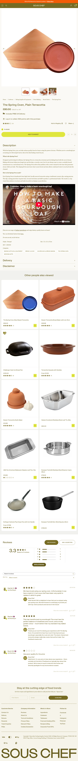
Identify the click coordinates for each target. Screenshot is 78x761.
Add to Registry (56, 123)
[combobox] (39, 578)
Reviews (23, 712)
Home (4, 99)
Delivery (3, 715)
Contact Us (4, 712)
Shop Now (50, 1)
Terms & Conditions (27, 718)
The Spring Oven (56, 99)
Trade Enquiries (6, 724)
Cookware (10, 99)
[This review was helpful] (69, 610)
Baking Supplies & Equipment (23, 99)
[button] (3, 48)
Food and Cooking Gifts (47, 721)
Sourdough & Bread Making (46, 251)
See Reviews (51, 542)
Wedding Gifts (8, 254)
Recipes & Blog (45, 724)
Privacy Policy (25, 721)
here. (22, 234)
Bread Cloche (46, 99)
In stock (7, 129)
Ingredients (44, 712)
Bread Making (37, 99)
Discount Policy (25, 724)
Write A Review (39, 564)
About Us (24, 715)
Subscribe (58, 697)
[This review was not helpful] (73, 610)
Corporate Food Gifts (47, 727)
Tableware (43, 718)
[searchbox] (37, 573)
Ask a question (67, 542)
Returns (3, 718)
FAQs (3, 727)
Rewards (4, 721)
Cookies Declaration (27, 727)
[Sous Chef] (39, 5)
